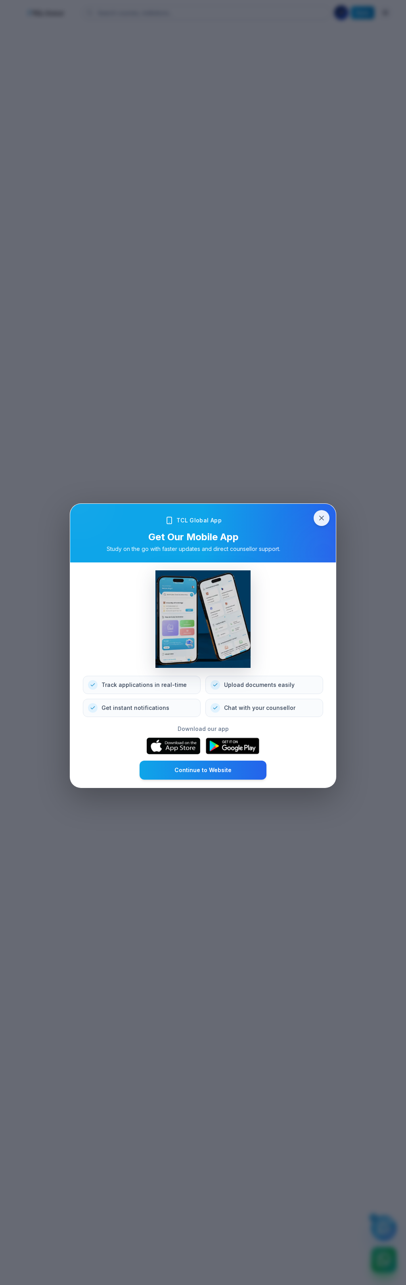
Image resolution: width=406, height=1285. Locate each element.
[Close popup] (321, 518)
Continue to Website (203, 770)
